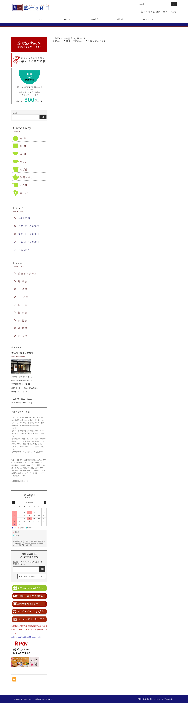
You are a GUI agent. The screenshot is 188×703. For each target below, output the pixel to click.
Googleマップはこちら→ (21, 392)
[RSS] (14, 680)
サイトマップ (147, 19)
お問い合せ (120, 19)
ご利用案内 (93, 19)
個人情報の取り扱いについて (23, 699)
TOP (40, 19)
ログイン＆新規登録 (152, 12)
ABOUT (67, 19)
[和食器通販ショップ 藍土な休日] (32, 10)
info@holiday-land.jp (24, 403)
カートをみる (171, 12)
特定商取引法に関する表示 (44, 699)
